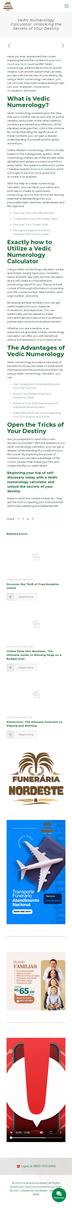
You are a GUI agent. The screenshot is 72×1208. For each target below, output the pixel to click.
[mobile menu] (66, 6)
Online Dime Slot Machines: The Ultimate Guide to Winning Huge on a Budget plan (34, 655)
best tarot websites (43, 169)
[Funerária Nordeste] (8, 6)
